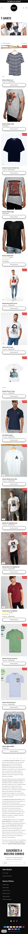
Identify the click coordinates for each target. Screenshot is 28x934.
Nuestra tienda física (7, 876)
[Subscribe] (23, 863)
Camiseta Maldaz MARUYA (8, 746)
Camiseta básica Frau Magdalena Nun (10, 567)
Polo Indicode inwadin (7, 435)
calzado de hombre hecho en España (16, 843)
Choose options (14, 85)
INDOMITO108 (12, 931)
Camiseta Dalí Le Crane (7, 347)
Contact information (7, 899)
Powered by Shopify (17, 931)
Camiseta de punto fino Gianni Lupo (10, 168)
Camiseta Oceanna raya (7, 80)
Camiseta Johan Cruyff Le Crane (9, 303)
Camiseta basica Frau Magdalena (9, 611)
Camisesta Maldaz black (7, 255)
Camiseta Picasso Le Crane (8, 391)
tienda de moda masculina (16, 841)
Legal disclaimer (6, 896)
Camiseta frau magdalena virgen (9, 523)
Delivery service (6, 893)
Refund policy (6, 884)
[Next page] (24, 758)
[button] (1, 8)
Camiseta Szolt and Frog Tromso (9, 658)
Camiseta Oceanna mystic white (9, 479)
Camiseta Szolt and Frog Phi (8, 702)
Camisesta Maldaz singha (8, 211)
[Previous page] (3, 758)
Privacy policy (6, 887)
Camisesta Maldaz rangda (8, 124)
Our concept (5, 873)
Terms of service (6, 890)
